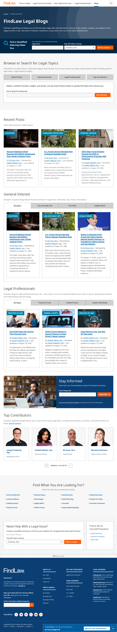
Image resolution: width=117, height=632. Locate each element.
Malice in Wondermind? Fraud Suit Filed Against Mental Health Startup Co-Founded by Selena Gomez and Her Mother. (92, 239)
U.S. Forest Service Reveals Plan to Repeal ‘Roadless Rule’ (58, 152)
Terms (5, 626)
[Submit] (32, 605)
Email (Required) (65, 391)
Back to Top (59, 556)
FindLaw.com (97, 575)
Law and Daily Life (13, 495)
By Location (46, 593)
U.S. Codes (69, 596)
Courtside (65, 503)
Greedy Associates (96, 495)
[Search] (111, 3)
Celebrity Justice (12, 503)
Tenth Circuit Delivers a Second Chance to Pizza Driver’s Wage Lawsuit (55, 334)
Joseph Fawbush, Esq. (52, 161)
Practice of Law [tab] (45, 303)
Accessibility (46, 578)
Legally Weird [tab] (99, 206)
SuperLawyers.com (99, 582)
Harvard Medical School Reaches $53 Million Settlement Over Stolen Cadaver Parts (21, 154)
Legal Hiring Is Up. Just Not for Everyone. (93, 332)
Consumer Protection (97, 503)
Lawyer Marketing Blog (70, 508)
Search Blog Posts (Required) (16, 91)
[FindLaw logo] (10, 3)
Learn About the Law (72, 586)
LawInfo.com (97, 597)
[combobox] (47, 48)
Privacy (12, 626)
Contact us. (21, 586)
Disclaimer (20, 626)
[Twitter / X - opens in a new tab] (26, 614)
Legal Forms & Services (73, 575)
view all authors (15, 423)
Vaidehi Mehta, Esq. (14, 163)
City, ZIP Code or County (73, 44)
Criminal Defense (12, 499)
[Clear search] (94, 48)
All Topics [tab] (17, 206)
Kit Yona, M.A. (14, 160)
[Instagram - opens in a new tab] (31, 614)
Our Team (46, 575)
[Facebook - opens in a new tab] (16, 614)
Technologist (38, 499)
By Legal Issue (47, 596)
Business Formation (98, 537)
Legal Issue (36, 44)
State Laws (94, 540)
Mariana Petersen (99, 450)
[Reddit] (36, 614)
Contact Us (46, 582)
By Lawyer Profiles (48, 600)
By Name (45, 603)
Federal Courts (39, 508)
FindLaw (6, 14)
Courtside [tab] (72, 206)
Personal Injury (39, 495)
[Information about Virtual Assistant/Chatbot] (59, 629)
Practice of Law (11, 508)
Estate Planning (67, 499)
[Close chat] (113, 628)
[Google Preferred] (41, 614)
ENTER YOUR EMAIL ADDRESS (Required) (16, 601)
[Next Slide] (70, 465)
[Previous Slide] (46, 465)
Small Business (67, 495)
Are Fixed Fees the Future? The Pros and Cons (22, 332)
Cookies (28, 626)
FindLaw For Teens (96, 499)
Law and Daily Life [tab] (44, 206)
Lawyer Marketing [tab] (99, 303)
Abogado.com (97, 590)
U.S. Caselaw (70, 593)
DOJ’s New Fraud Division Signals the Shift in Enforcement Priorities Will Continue (94, 155)
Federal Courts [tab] (72, 303)
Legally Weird (39, 503)
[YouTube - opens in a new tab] (21, 614)
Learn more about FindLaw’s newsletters (69, 402)
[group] (58, 448)
